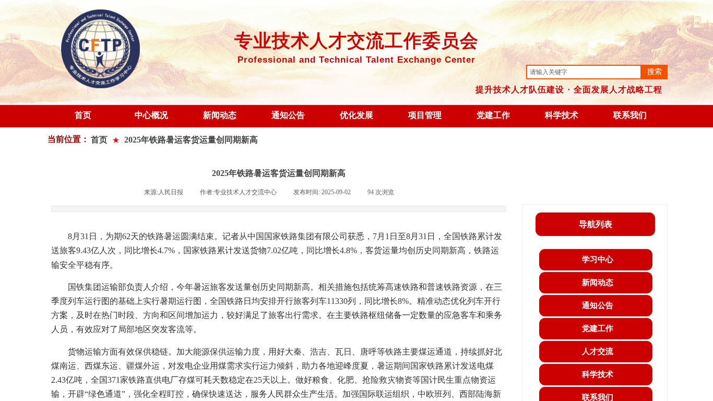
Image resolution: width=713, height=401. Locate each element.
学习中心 (597, 259)
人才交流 (597, 351)
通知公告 (288, 115)
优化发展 (356, 115)
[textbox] (583, 72)
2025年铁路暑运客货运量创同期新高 (191, 139)
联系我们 (630, 115)
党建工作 (493, 115)
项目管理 (425, 115)
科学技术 (561, 115)
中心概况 (151, 115)
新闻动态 (219, 115)
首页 (83, 115)
